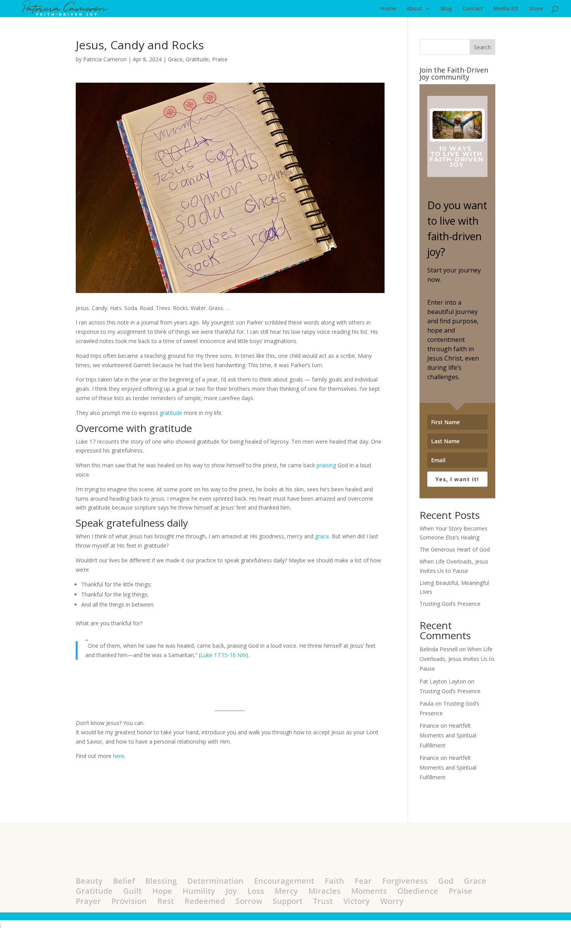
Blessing (161, 881)
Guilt (132, 891)
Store (536, 9)
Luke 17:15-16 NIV (223, 655)
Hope (162, 891)
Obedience (417, 891)
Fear (363, 881)
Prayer (88, 901)
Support (288, 901)
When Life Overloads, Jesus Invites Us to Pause (457, 658)
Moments (369, 891)
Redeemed (205, 901)
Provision (129, 901)
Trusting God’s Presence (450, 603)
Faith (334, 881)
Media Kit (506, 9)
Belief (124, 881)
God (445, 881)
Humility (199, 891)
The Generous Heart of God (455, 549)
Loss (255, 891)
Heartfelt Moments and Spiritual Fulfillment (448, 735)
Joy (231, 891)
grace (322, 536)
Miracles (324, 891)
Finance (429, 725)
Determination (215, 881)
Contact (472, 9)
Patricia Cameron (105, 59)
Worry (392, 901)
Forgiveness (405, 881)
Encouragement (284, 881)
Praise (220, 59)
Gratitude (197, 59)
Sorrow (248, 901)
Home (388, 9)
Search (482, 47)
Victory (356, 901)
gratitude (171, 412)
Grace (175, 59)
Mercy (286, 891)
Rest (165, 901)
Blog (446, 9)
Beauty (89, 881)
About (414, 9)
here (118, 756)
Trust (323, 901)
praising (326, 465)
